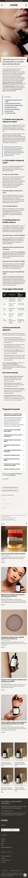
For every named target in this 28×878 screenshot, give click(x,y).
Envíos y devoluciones (5, 860)
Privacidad (3, 862)
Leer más (3, 562)
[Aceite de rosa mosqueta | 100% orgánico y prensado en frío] (7, 777)
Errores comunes (9, 111)
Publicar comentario (8, 519)
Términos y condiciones (6, 856)
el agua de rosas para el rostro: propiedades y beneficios (12, 82)
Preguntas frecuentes (10, 113)
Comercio (3, 839)
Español (4, 870)
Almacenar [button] (4, 834)
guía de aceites (9, 86)
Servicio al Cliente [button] (6, 852)
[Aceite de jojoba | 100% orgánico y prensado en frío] (21, 751)
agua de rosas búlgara (12, 362)
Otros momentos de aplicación (12, 109)
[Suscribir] (26, 811)
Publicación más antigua (9, 487)
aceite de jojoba (6, 239)
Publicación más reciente (10, 490)
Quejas (2, 843)
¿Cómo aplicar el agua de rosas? (12, 103)
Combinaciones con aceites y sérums (14, 105)
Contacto (3, 858)
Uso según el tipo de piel (11, 107)
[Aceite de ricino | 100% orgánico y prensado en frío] (21, 777)
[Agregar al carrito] (11, 758)
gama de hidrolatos (10, 475)
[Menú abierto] (3, 5)
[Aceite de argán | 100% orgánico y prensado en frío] (7, 751)
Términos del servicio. (18, 814)
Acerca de (3, 841)
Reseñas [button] (3, 825)
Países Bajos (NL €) (16, 870)
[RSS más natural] (26, 523)
